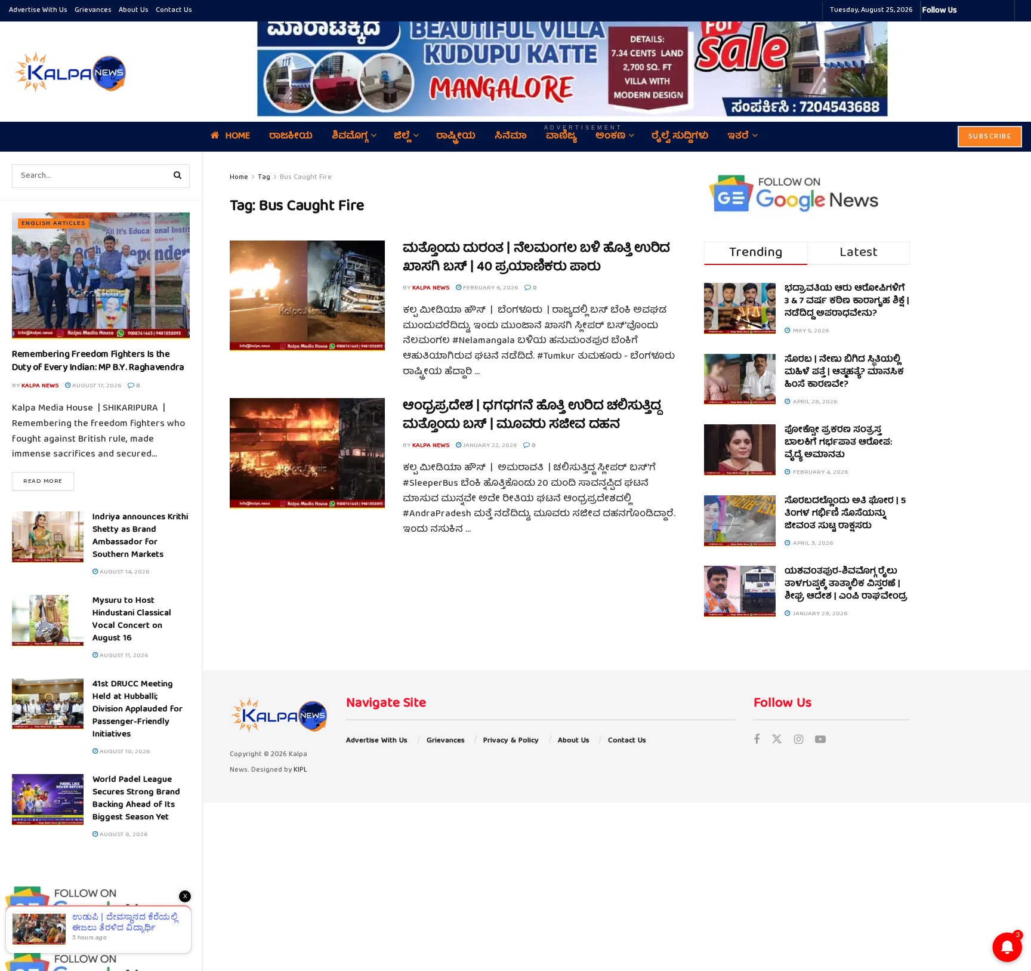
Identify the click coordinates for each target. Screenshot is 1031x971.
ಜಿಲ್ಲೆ (402, 136)
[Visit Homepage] (68, 71)
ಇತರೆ (738, 136)
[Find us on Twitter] (776, 741)
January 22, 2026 (489, 445)
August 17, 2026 (95, 386)
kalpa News (39, 386)
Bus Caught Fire (306, 177)
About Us (134, 10)
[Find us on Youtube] (820, 741)
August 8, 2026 (122, 834)
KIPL (300, 770)
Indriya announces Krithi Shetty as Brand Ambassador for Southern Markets (140, 536)
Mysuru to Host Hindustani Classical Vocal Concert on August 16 (131, 619)
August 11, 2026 (123, 655)
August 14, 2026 (123, 572)
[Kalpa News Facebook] (967, 10)
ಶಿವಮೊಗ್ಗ (350, 136)
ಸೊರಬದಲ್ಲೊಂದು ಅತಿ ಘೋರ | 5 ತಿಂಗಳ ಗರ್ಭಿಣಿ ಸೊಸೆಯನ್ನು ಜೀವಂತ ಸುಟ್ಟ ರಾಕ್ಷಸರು (845, 514)
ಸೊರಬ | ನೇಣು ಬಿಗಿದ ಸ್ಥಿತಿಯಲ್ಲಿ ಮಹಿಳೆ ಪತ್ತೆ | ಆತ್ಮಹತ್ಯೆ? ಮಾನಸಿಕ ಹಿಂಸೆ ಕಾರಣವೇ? (844, 372)
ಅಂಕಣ (610, 136)
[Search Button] (178, 176)
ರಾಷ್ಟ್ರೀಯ (456, 136)
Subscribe (990, 137)
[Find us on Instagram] (798, 741)
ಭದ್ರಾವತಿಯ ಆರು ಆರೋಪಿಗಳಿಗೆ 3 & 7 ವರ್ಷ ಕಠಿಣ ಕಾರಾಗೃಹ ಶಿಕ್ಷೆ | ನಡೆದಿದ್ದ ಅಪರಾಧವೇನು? (847, 301)
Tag (264, 177)
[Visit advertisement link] (583, 63)
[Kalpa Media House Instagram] (982, 10)
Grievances (93, 10)
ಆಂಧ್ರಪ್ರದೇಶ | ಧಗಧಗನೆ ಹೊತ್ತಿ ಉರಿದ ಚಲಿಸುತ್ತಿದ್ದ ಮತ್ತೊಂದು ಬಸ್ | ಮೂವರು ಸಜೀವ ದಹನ (532, 416)
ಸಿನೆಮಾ (511, 136)
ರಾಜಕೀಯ (291, 136)
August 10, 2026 (124, 751)
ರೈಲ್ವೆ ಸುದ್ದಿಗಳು (680, 136)
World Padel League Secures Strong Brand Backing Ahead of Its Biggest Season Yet (136, 798)
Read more (48, 481)
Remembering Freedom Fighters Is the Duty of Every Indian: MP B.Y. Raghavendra (98, 362)
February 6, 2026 (489, 288)
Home (238, 136)
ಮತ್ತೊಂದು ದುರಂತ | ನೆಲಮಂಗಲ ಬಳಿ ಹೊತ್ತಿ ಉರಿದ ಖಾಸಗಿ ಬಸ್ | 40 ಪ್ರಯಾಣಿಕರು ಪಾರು (536, 258)
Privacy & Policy (511, 741)
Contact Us (174, 10)
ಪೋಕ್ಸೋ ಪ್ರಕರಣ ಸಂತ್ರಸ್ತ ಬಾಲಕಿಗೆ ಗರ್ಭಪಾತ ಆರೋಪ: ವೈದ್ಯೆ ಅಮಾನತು (838, 443)
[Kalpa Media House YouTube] (1003, 10)
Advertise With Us (38, 10)
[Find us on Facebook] (757, 741)
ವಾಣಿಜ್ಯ (561, 136)
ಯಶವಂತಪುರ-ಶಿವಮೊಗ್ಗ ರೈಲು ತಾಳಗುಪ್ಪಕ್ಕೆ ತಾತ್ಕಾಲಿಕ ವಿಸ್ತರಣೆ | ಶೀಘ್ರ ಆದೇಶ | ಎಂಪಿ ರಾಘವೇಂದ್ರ (846, 584)
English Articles (53, 223)
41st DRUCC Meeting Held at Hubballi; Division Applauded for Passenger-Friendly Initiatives (137, 709)
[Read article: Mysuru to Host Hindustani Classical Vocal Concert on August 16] (48, 620)
